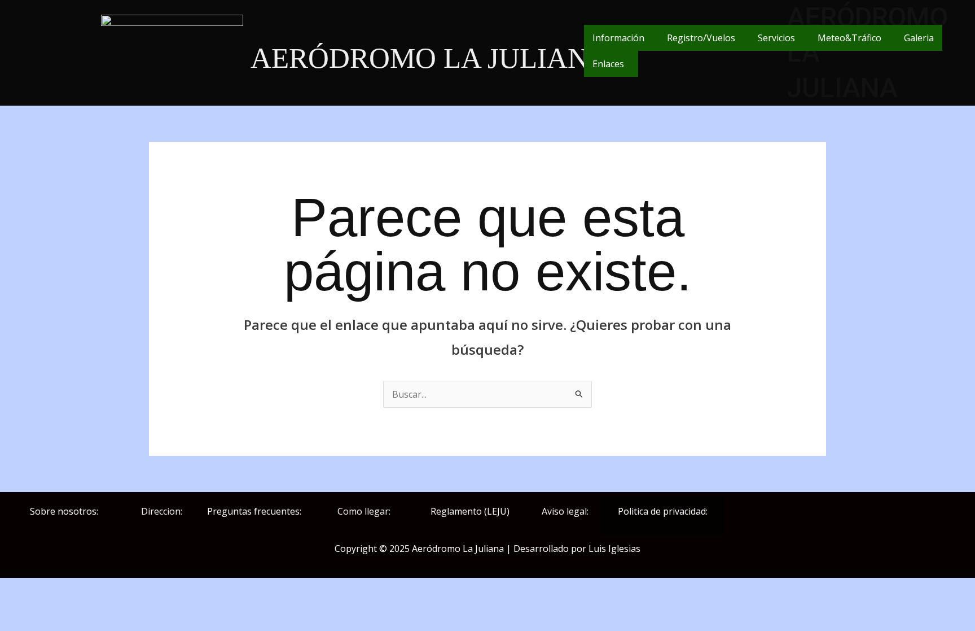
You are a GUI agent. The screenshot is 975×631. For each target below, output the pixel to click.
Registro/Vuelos (701, 38)
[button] (621, 38)
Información (618, 38)
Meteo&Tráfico (849, 38)
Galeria (919, 38)
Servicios (776, 38)
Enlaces (608, 64)
